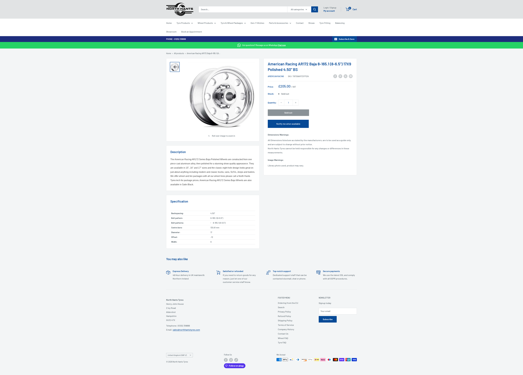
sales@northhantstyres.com (186, 329)
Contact (300, 23)
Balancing (340, 23)
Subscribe (328, 319)
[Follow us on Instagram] (231, 360)
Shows (311, 23)
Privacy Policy (284, 311)
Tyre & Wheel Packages (232, 23)
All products (179, 53)
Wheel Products (205, 23)
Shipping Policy (285, 320)
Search (281, 307)
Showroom (171, 31)
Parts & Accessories (278, 23)
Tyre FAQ (282, 342)
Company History (286, 329)
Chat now (282, 45)
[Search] (314, 9)
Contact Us (283, 333)
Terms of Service (286, 325)
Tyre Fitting (324, 23)
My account (329, 10)
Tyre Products (183, 23)
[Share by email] (351, 76)
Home (169, 23)
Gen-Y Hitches (257, 23)
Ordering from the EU (288, 303)
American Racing (276, 76)
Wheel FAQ (283, 338)
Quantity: (272, 102)
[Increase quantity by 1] (296, 102)
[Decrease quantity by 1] (281, 102)
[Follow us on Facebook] (226, 360)
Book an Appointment (191, 31)
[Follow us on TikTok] (236, 360)
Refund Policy (284, 316)
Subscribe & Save (346, 39)
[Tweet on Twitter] (345, 76)
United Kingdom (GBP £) (177, 355)
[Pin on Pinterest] (340, 76)
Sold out (288, 112)
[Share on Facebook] (335, 76)
